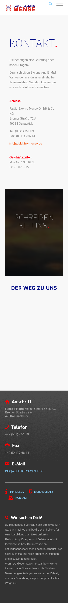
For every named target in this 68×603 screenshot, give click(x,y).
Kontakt (21, 497)
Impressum (17, 491)
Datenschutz (43, 491)
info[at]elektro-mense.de (25, 143)
